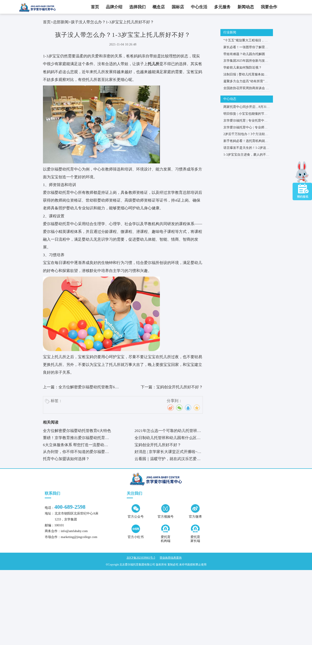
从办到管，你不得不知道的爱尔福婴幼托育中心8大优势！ (76, 453)
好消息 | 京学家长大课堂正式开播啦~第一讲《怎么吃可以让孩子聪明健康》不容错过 (168, 453)
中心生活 (199, 7)
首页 (95, 7)
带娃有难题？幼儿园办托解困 (244, 54)
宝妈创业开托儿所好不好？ (179, 387)
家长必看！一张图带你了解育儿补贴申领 (245, 48)
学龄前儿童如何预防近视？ (242, 67)
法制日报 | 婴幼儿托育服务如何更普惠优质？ (245, 75)
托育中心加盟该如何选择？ (66, 459)
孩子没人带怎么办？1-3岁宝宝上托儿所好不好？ (112, 22)
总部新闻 (61, 22)
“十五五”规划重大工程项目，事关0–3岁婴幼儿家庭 (245, 41)
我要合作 (269, 7)
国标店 (178, 7)
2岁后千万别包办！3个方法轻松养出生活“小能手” (245, 135)
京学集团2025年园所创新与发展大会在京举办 (245, 61)
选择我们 (137, 7)
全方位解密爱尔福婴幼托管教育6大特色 (77, 431)
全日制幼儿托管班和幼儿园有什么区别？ (166, 439)
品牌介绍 (114, 7)
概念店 (159, 7)
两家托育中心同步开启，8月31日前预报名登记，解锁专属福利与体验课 (246, 107)
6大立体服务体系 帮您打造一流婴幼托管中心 (75, 446)
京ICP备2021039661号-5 (141, 557)
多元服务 (222, 7)
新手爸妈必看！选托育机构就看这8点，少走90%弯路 (245, 141)
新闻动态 (246, 7)
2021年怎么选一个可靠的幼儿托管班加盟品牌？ (168, 431)
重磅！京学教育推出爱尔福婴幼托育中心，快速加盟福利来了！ (76, 439)
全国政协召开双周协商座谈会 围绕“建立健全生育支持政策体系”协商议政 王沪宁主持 (246, 89)
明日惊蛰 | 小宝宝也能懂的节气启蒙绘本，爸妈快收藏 (245, 114)
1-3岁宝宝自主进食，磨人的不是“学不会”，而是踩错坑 (246, 155)
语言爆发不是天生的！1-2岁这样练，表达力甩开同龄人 (246, 148)
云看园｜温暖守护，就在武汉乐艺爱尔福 (168, 460)
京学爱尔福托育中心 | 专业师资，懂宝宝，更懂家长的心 (243, 128)
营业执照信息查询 (171, 557)
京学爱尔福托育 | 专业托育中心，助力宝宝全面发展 (243, 121)
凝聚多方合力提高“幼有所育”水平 (245, 82)
